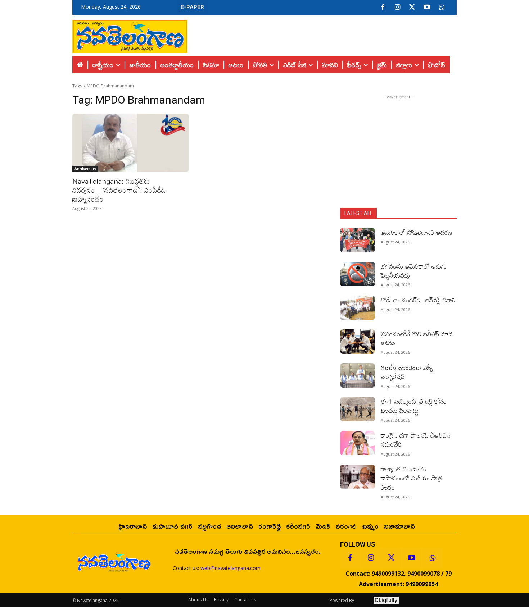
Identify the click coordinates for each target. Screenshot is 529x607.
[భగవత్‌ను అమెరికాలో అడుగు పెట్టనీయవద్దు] (357, 274)
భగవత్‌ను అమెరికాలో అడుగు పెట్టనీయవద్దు (414, 271)
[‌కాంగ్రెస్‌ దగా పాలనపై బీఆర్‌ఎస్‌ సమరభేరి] (357, 443)
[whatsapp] (441, 7)
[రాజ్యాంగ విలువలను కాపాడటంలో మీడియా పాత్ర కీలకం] (357, 477)
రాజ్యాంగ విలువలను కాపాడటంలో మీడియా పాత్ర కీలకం (411, 477)
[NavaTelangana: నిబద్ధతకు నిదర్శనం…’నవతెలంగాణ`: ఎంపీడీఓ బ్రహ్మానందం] (130, 143)
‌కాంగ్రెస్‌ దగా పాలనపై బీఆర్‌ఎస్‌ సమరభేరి (416, 440)
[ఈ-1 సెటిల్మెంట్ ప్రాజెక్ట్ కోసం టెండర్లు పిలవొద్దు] (357, 409)
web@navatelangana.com (230, 568)
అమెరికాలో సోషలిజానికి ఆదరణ (416, 232)
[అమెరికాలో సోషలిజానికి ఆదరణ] (357, 240)
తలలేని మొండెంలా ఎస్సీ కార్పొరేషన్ (407, 372)
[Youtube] (426, 7)
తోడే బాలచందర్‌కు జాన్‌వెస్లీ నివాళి (418, 299)
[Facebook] (382, 7)
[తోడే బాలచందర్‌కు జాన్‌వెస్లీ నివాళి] (357, 308)
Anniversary (85, 168)
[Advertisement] (322, 34)
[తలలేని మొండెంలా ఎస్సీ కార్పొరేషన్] (357, 375)
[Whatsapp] (432, 558)
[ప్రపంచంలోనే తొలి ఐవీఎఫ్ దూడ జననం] (357, 341)
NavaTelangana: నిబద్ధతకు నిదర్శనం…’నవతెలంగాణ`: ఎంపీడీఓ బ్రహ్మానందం (119, 190)
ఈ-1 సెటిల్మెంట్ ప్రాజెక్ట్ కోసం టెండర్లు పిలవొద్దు (414, 406)
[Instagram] (397, 7)
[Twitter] (412, 7)
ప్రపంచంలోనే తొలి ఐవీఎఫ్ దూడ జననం (417, 338)
